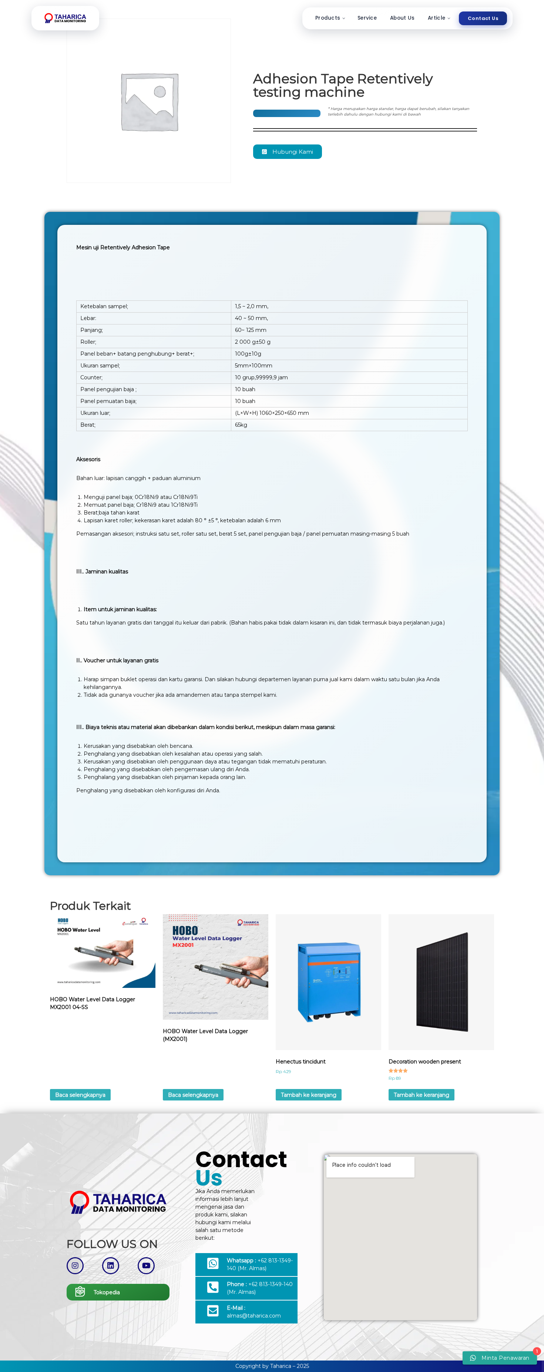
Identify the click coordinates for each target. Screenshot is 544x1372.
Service (367, 17)
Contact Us (483, 18)
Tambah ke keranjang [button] (308, 1095)
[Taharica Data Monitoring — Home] (65, 18)
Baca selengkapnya (80, 1095)
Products (327, 17)
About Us (402, 17)
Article (436, 17)
